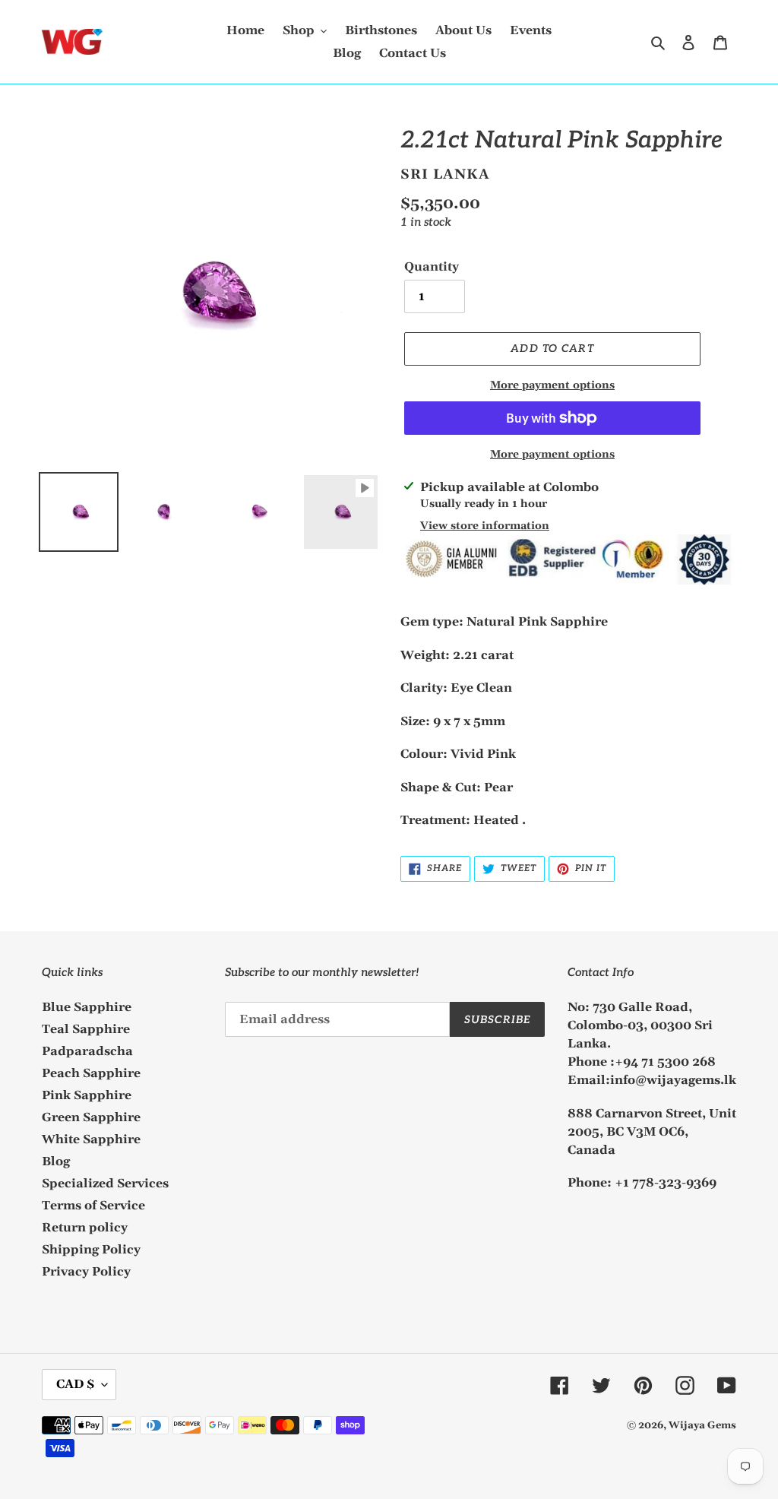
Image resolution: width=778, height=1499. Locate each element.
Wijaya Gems (702, 1425)
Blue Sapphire (86, 1007)
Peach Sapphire (91, 1073)
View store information (484, 526)
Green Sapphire (91, 1117)
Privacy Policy (86, 1271)
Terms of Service (93, 1205)
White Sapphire (91, 1139)
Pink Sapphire (86, 1095)
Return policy (85, 1227)
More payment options (552, 385)
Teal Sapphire (86, 1029)
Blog (56, 1161)
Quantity (431, 266)
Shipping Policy (91, 1249)
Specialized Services (105, 1183)
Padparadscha (87, 1051)
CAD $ (75, 1384)
